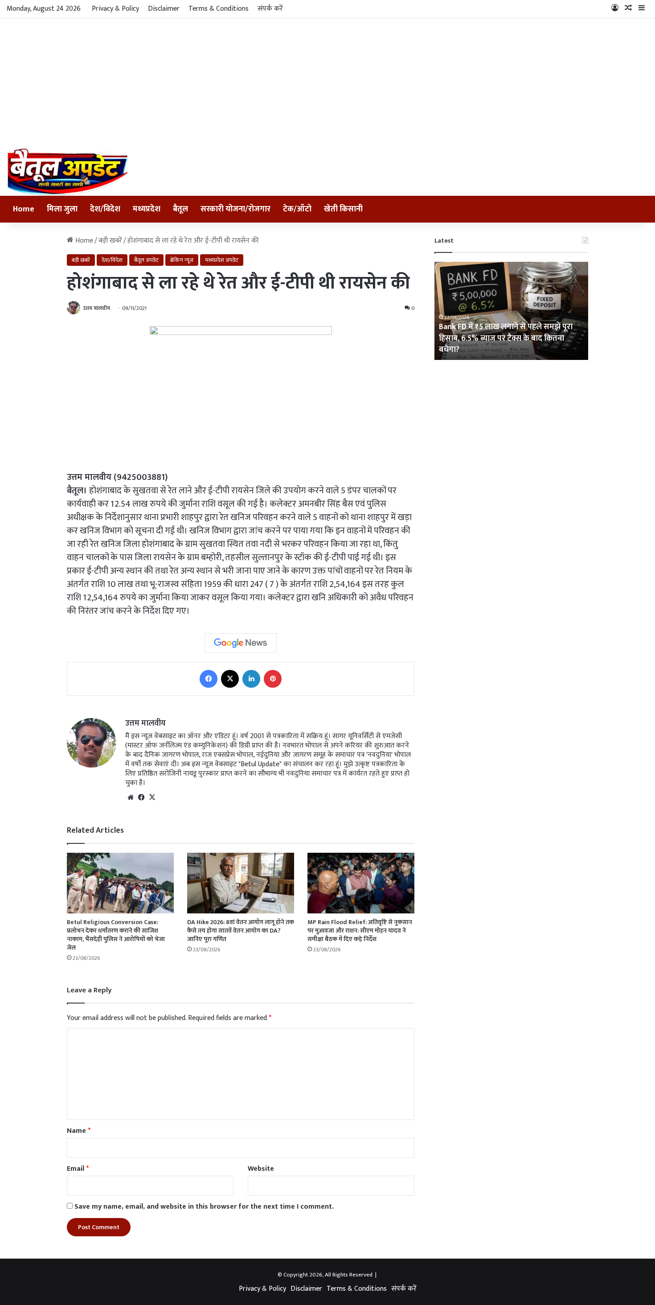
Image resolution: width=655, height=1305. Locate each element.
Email (78, 1169)
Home (23, 209)
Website (261, 1169)
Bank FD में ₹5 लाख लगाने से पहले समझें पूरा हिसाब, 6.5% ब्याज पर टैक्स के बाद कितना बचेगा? (506, 338)
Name (78, 1131)
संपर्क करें (270, 9)
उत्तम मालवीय (96, 308)
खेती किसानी (343, 209)
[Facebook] (208, 679)
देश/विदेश (105, 209)
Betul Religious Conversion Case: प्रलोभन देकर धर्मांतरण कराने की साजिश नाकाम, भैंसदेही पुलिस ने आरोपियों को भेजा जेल (116, 935)
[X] (230, 679)
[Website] (130, 797)
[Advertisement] (327, 81)
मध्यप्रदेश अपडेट (221, 260)
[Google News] (241, 643)
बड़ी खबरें (110, 241)
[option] (511, 311)
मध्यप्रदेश (146, 209)
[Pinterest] (273, 679)
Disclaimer (164, 9)
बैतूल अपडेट (146, 260)
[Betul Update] (68, 172)
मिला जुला (62, 209)
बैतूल (180, 209)
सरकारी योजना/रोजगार (235, 209)
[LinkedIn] (251, 679)
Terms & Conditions (218, 9)
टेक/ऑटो (297, 209)
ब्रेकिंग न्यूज (181, 260)
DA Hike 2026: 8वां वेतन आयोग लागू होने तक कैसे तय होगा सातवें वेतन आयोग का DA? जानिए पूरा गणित (240, 930)
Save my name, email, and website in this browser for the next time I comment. (204, 1207)
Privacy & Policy (115, 9)
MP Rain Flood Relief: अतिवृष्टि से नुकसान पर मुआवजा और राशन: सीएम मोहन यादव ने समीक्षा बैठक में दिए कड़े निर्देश (359, 930)
